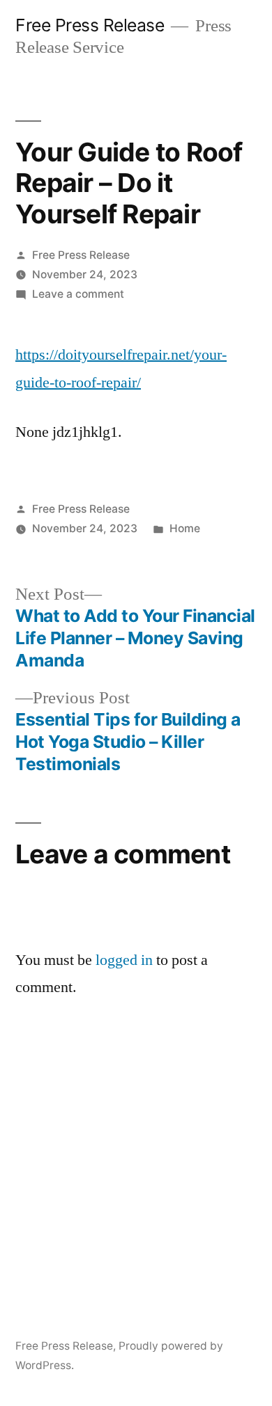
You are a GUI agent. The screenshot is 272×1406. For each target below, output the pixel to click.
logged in (124, 960)
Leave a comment (78, 294)
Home (184, 528)
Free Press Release (89, 25)
